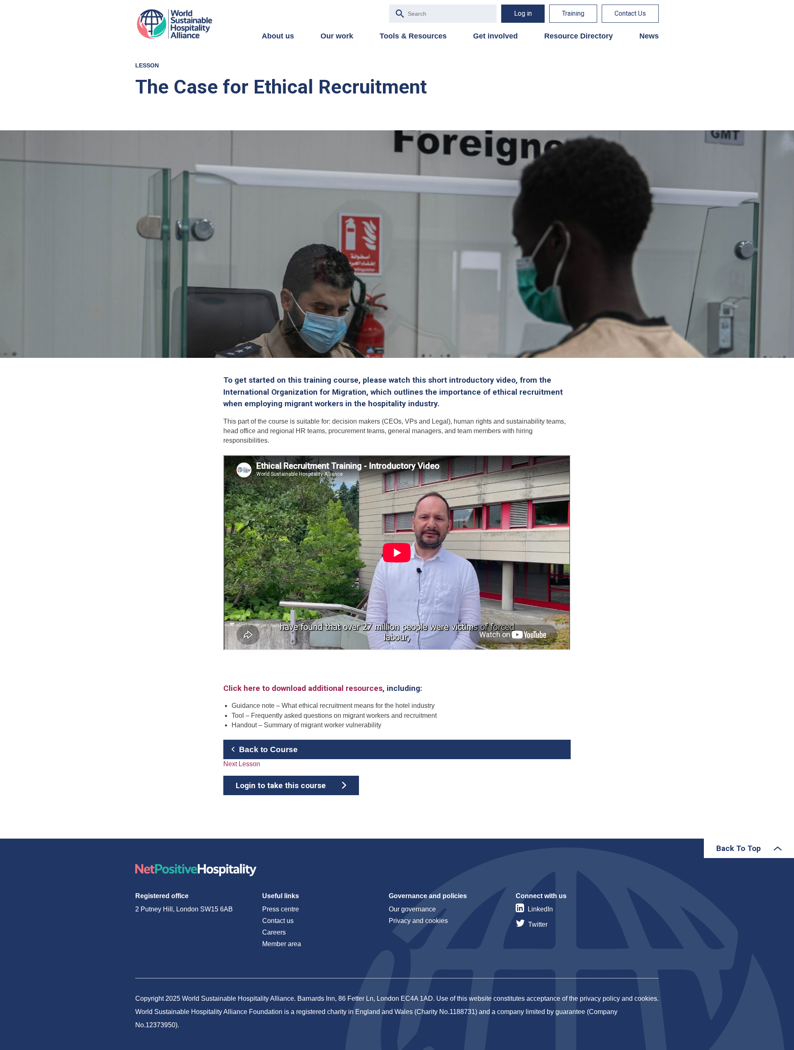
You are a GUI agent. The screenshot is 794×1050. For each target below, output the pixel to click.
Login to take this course (281, 785)
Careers (274, 932)
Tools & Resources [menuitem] (413, 36)
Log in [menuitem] (523, 13)
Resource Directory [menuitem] (578, 36)
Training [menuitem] (573, 13)
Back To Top (738, 848)
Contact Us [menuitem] (630, 13)
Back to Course (268, 749)
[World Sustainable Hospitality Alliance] (178, 24)
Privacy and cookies (418, 920)
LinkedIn (540, 909)
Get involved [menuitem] (495, 36)
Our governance (412, 909)
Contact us (278, 920)
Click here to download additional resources (303, 688)
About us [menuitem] (278, 36)
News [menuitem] (649, 36)
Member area (281, 943)
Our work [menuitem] (336, 36)
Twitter (538, 924)
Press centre (280, 909)
